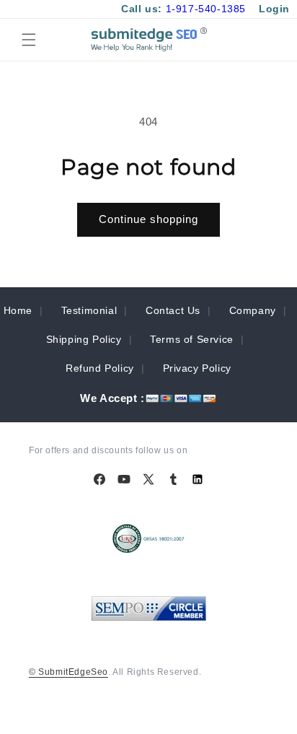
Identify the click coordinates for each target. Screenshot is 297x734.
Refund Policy (100, 368)
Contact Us (173, 310)
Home (18, 310)
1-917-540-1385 (206, 8)
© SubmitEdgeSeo (68, 672)
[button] (29, 40)
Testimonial (89, 310)
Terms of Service (192, 339)
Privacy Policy (197, 368)
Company (252, 310)
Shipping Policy (84, 339)
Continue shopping (148, 219)
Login (274, 8)
